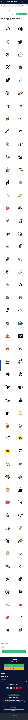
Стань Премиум (14, 668)
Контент (3, 673)
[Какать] (7, 336)
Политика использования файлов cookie (14, 700)
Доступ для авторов (14, 665)
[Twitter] (11, 688)
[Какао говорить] (20, 336)
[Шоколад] (7, 221)
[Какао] (7, 29)
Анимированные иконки (18, 10)
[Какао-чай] (20, 464)
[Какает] (20, 617)
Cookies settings (22, 701)
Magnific (9, 718)
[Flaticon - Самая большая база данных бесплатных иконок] (12, 2)
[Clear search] (19, 5)
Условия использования (14, 697)
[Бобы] (7, 42)
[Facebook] (7, 688)
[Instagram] (17, 688)
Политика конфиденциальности (14, 699)
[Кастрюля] (20, 259)
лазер (3, 646)
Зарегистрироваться (14, 694)
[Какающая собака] (20, 285)
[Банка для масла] (20, 451)
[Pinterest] (14, 688)
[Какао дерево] (20, 592)
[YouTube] (20, 688)
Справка (3, 679)
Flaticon (14, 718)
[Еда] (20, 106)
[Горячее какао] (7, 106)
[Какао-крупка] (20, 233)
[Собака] (20, 131)
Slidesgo (19, 718)
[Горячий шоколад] (7, 170)
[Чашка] (20, 182)
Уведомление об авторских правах (10, 701)
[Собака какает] (7, 464)
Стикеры (8, 10)
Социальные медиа (14, 684)
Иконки (3, 10)
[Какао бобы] (20, 29)
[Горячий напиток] (20, 476)
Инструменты (4, 676)
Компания (3, 681)
